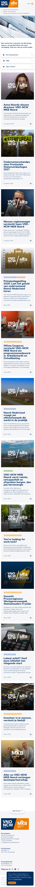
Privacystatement (6, 880)
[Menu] (32, 3)
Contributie (4, 884)
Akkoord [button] (12, 883)
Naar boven (17, 811)
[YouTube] (15, 869)
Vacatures (4, 882)
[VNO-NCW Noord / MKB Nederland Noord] (9, 4)
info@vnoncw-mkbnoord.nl (11, 842)
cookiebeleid (18, 879)
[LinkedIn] (9, 869)
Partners (3, 878)
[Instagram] (12, 869)
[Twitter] (18, 869)
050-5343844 (7, 841)
